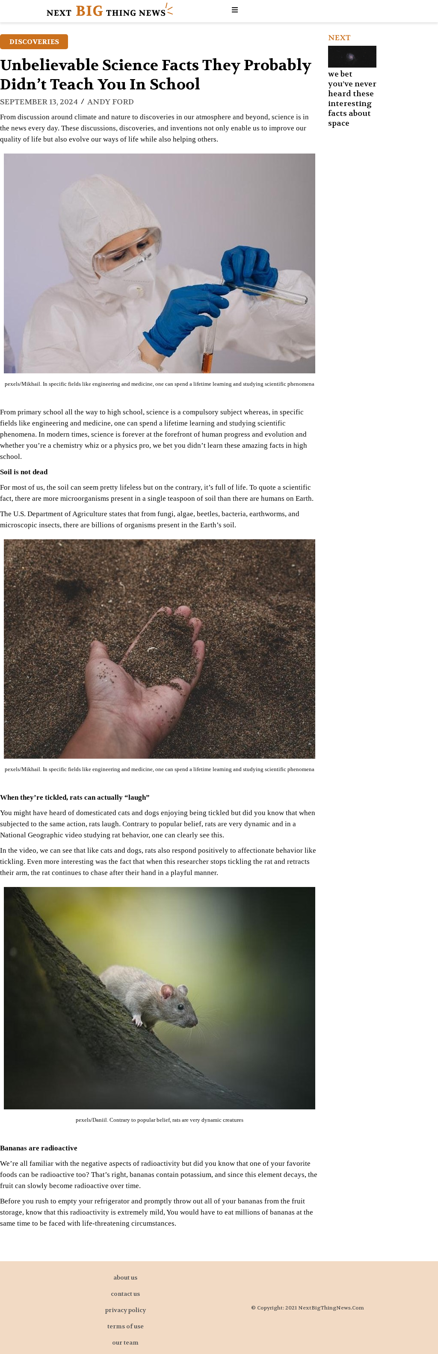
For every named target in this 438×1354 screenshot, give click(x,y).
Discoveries (34, 41)
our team (125, 1342)
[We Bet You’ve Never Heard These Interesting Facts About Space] (352, 57)
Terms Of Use (125, 1326)
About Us (125, 1277)
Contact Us (125, 1294)
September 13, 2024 (39, 102)
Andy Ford (110, 102)
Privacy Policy (125, 1310)
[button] (236, 10)
